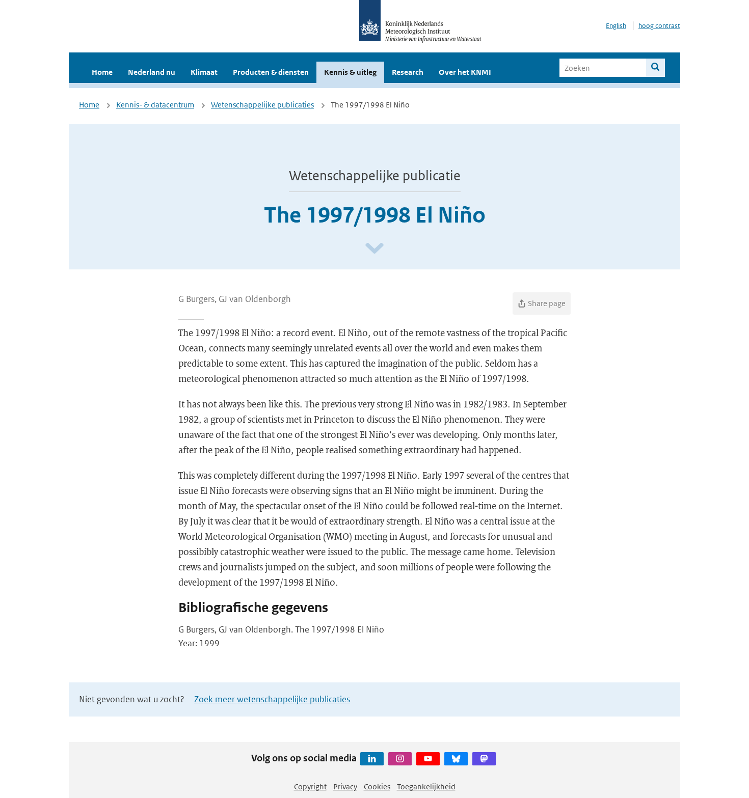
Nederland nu (151, 72)
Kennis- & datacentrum (155, 104)
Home (102, 72)
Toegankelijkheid (426, 786)
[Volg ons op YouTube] (428, 758)
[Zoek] (655, 68)
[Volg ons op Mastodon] (484, 758)
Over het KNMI (465, 72)
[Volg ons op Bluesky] (456, 758)
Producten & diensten (271, 72)
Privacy (345, 786)
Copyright (310, 786)
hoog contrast (659, 25)
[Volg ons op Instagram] (400, 758)
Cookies (377, 786)
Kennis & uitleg (350, 72)
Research (407, 72)
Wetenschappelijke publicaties (262, 104)
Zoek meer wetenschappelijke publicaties (272, 699)
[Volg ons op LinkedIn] (372, 758)
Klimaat (204, 72)
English (616, 25)
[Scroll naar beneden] (374, 248)
